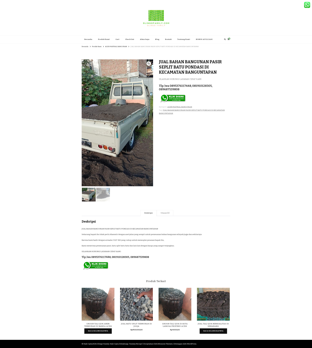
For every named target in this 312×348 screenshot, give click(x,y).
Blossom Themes (165, 344)
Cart (117, 39)
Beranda (88, 39)
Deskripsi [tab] (148, 213)
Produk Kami (104, 39)
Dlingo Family (103, 344)
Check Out (129, 39)
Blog (157, 39)
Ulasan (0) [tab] (165, 213)
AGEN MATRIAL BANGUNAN (179, 107)
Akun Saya (144, 39)
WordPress (191, 344)
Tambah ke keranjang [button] (136, 305)
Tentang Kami (183, 39)
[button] (149, 63)
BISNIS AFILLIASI (204, 39)
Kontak (168, 39)
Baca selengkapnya (98, 331)
